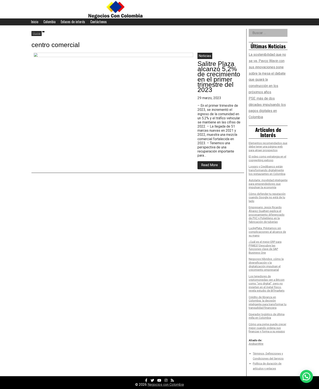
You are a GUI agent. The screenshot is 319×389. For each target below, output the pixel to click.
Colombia (49, 21)
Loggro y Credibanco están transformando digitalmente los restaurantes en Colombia (267, 170)
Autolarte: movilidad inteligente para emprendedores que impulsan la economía (268, 184)
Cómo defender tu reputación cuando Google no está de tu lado (267, 197)
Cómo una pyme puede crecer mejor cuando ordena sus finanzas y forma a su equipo (267, 328)
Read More (211, 166)
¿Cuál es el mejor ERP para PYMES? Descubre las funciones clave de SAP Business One (265, 247)
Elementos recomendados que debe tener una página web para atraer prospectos (268, 146)
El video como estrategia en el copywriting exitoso (267, 158)
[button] (306, 376)
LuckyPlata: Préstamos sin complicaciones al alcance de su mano (267, 232)
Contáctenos (98, 21)
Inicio (34, 21)
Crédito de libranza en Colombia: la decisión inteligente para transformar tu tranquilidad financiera (267, 302)
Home (37, 33)
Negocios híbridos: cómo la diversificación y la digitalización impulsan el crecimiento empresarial (266, 264)
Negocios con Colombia (166, 384)
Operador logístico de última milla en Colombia (266, 316)
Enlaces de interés (73, 21)
